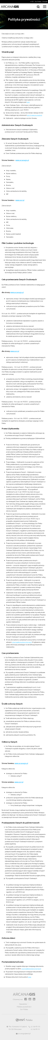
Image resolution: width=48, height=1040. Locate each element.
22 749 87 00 (35, 1026)
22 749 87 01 (35, 1029)
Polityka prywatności (24, 1006)
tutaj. (29, 977)
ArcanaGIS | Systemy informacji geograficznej (10, 7)
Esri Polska (38, 2)
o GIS (32, 2)
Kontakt (45, 2)
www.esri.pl (20, 200)
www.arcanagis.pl (36, 115)
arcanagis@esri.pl (24, 1033)
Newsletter (23, 1004)
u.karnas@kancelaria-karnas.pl (22, 642)
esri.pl (29, 115)
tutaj (28, 102)
